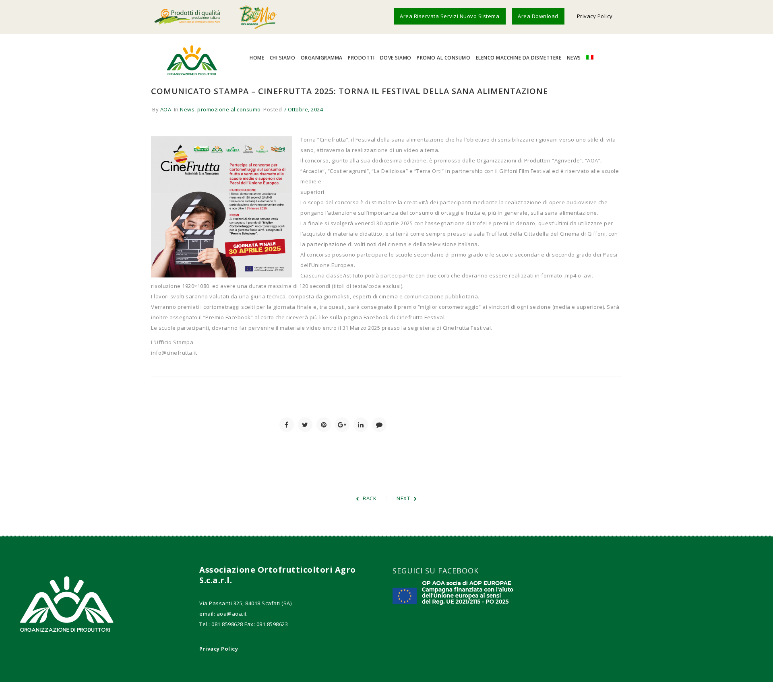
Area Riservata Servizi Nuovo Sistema (449, 16)
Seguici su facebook (436, 570)
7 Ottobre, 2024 (303, 109)
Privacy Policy (595, 16)
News (187, 109)
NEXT (403, 498)
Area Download (538, 16)
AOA (166, 109)
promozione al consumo (229, 109)
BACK (369, 498)
